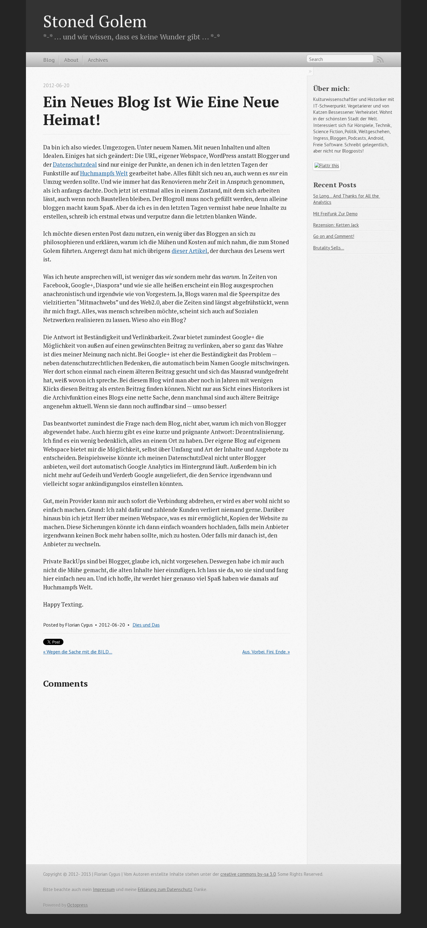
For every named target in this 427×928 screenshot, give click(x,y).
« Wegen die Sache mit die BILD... (77, 651)
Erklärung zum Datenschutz (165, 889)
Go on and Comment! (333, 236)
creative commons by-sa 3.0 (248, 874)
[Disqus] (166, 775)
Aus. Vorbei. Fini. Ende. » (266, 651)
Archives (98, 59)
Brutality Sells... (328, 248)
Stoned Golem (95, 21)
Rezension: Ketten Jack (336, 225)
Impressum (104, 889)
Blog (49, 59)
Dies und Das (146, 625)
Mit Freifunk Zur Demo (335, 214)
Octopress (77, 905)
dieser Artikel (189, 251)
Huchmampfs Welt (104, 173)
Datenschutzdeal (75, 164)
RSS (380, 59)
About (71, 59)
